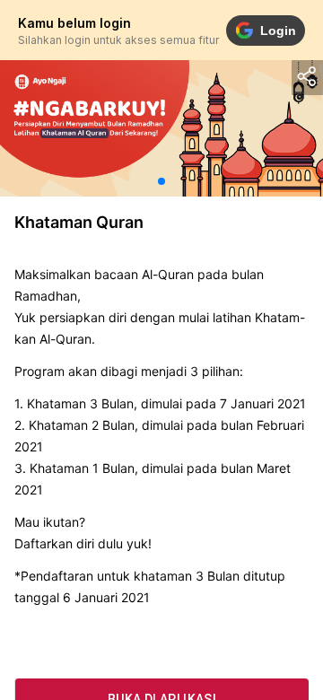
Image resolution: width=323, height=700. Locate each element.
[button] (161, 181)
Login (278, 30)
